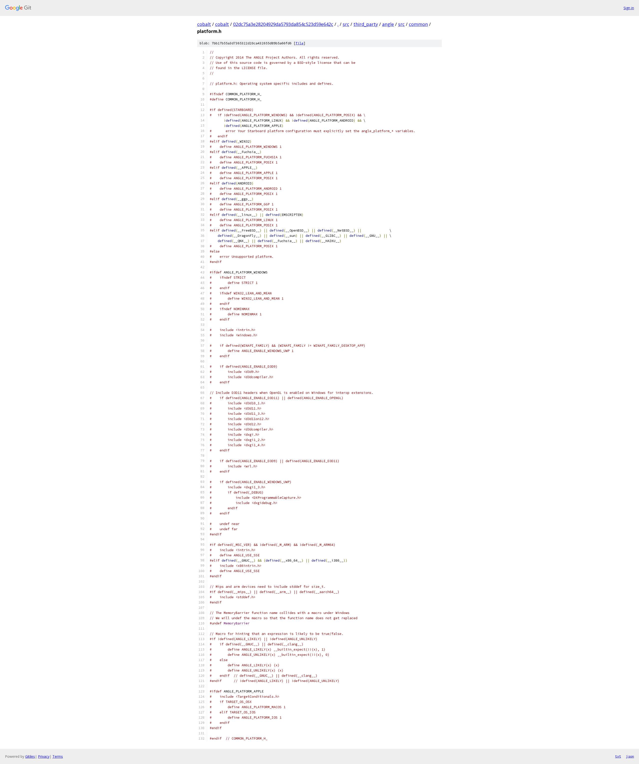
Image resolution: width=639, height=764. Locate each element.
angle (388, 24)
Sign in (629, 7)
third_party (365, 24)
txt (618, 756)
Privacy (43, 756)
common (418, 24)
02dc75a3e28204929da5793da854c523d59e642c (283, 24)
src (346, 24)
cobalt (204, 24)
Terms (57, 756)
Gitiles (30, 756)
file (300, 43)
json (630, 756)
